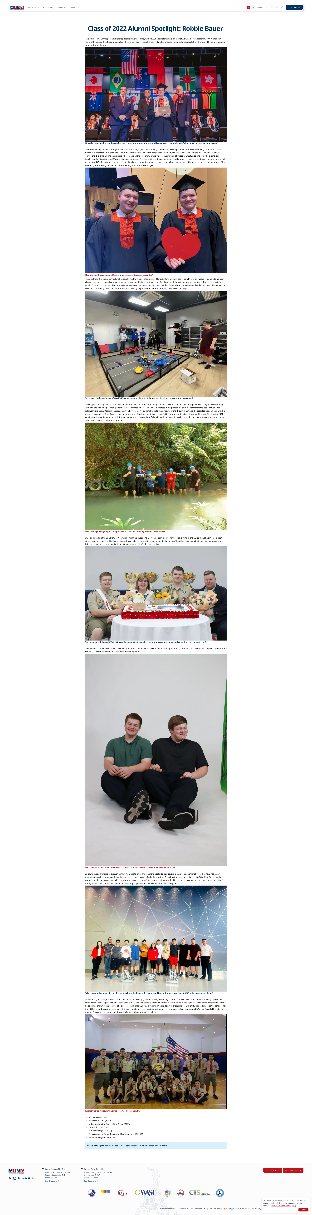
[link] (52, 1181)
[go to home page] (17, 7)
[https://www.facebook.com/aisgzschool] (10, 1178)
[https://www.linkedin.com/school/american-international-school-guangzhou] (33, 1178)
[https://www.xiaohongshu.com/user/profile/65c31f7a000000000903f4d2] (24, 1178)
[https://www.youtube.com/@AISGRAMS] (29, 1178)
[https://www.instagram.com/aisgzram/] (14, 1178)
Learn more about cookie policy (283, 1205)
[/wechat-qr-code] (19, 1178)
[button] (294, 7)
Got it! (303, 1210)
